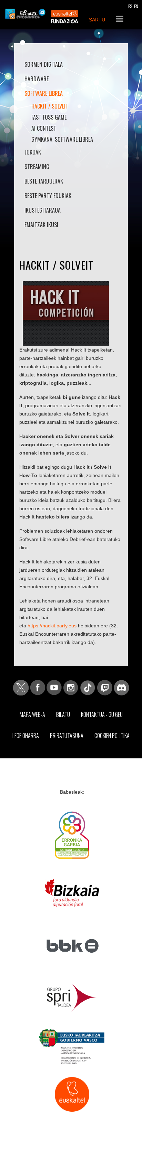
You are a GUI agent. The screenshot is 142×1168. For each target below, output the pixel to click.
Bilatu (63, 714)
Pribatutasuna (66, 735)
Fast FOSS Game (49, 117)
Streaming (36, 166)
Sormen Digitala (43, 64)
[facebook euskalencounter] (37, 687)
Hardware (36, 79)
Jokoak (32, 152)
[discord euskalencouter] (121, 687)
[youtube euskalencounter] (54, 687)
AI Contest (43, 128)
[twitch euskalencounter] (104, 687)
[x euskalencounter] (21, 687)
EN (136, 6)
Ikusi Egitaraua (42, 210)
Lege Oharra (25, 735)
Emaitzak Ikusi (41, 225)
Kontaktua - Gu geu (102, 714)
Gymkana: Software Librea (62, 139)
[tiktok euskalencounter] (88, 687)
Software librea (43, 93)
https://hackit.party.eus (52, 625)
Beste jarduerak (43, 181)
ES (130, 6)
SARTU (97, 19)
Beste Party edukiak (47, 195)
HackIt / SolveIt (49, 106)
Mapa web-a (32, 714)
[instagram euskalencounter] (70, 687)
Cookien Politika (112, 735)
